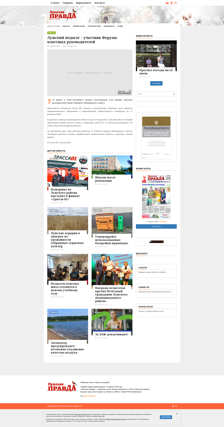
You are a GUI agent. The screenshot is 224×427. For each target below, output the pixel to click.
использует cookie (80, 414)
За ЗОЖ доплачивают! (111, 334)
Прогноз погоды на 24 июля (156, 71)
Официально (109, 26)
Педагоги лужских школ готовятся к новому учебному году (65, 288)
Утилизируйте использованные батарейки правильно (111, 240)
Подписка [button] (68, 3)
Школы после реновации (105, 178)
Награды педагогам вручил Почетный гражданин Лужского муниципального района (111, 294)
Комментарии (79, 26)
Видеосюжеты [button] (83, 3)
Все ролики (156, 83)
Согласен (166, 417)
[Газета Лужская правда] (63, 14)
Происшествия (94, 26)
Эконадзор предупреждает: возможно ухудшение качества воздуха (67, 347)
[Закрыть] (177, 414)
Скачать (163, 222)
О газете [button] (55, 3)
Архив (120, 26)
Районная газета (95, 382)
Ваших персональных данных (116, 419)
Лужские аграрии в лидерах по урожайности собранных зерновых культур (67, 239)
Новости (66, 26)
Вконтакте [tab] (141, 253)
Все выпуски (156, 226)
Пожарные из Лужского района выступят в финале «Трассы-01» (65, 194)
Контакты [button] (100, 3)
